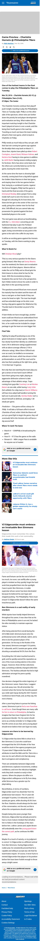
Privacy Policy (7, 912)
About (4, 901)
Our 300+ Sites (30, 905)
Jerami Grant (16, 154)
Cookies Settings (8, 923)
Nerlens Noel (7, 157)
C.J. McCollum (14, 222)
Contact (5, 905)
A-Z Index (28, 919)
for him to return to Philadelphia (14, 712)
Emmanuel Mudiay (9, 194)
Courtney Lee (24, 384)
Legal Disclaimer (30, 916)
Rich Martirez (9, 43)
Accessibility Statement (11, 919)
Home (4, 887)
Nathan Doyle (9, 539)
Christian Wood (11, 254)
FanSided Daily (7, 908)
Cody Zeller (31, 387)
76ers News (11, 887)
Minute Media (11, 927)
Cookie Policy (7, 916)
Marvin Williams (31, 390)
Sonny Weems (30, 262)
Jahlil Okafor (8, 160)
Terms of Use (29, 912)
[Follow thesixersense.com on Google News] (35, 449)
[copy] (13, 47)
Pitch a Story (29, 908)
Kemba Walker (27, 396)
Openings (28, 901)
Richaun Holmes (27, 154)
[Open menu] (3, 3)
